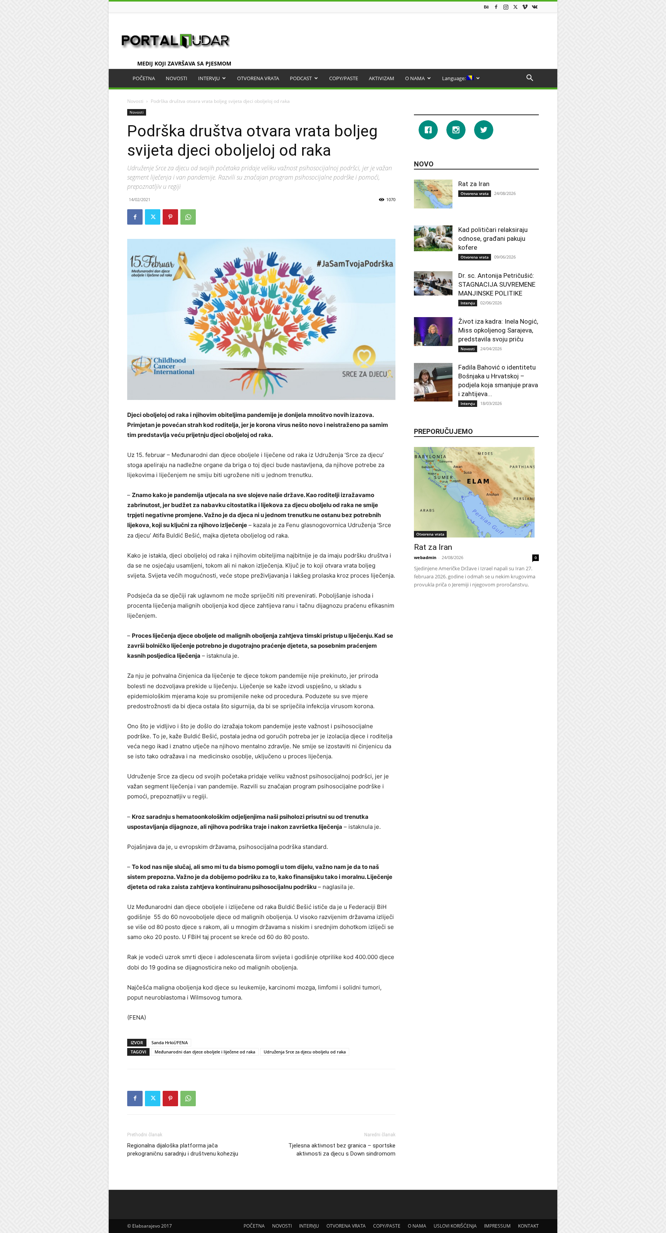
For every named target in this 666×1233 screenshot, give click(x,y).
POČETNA (144, 78)
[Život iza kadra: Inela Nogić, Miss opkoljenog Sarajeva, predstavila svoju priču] (433, 331)
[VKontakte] (534, 7)
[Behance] (486, 7)
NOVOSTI (176, 78)
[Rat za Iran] (433, 194)
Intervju (468, 303)
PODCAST (301, 78)
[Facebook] (496, 7)
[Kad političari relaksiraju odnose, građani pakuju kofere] (433, 238)
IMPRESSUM (497, 1226)
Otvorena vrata (475, 193)
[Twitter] (515, 7)
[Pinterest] (170, 217)
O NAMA (415, 78)
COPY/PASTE (343, 78)
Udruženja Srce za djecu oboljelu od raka (305, 1052)
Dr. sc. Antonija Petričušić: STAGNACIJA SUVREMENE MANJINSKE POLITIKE (496, 284)
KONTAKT (528, 1226)
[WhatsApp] (188, 217)
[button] (529, 78)
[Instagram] (505, 7)
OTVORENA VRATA (258, 78)
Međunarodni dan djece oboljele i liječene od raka (205, 1052)
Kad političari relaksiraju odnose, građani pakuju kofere (493, 238)
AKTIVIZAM (381, 78)
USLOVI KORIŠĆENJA (455, 1226)
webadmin (425, 557)
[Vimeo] (525, 7)
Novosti (135, 101)
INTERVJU (209, 78)
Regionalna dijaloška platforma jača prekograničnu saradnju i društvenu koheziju (182, 1149)
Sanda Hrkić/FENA (169, 1042)
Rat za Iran (473, 184)
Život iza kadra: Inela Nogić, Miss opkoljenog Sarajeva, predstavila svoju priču (498, 330)
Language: (454, 78)
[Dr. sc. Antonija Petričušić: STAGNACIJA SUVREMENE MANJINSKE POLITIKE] (433, 283)
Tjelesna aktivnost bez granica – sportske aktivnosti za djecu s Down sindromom (341, 1149)
